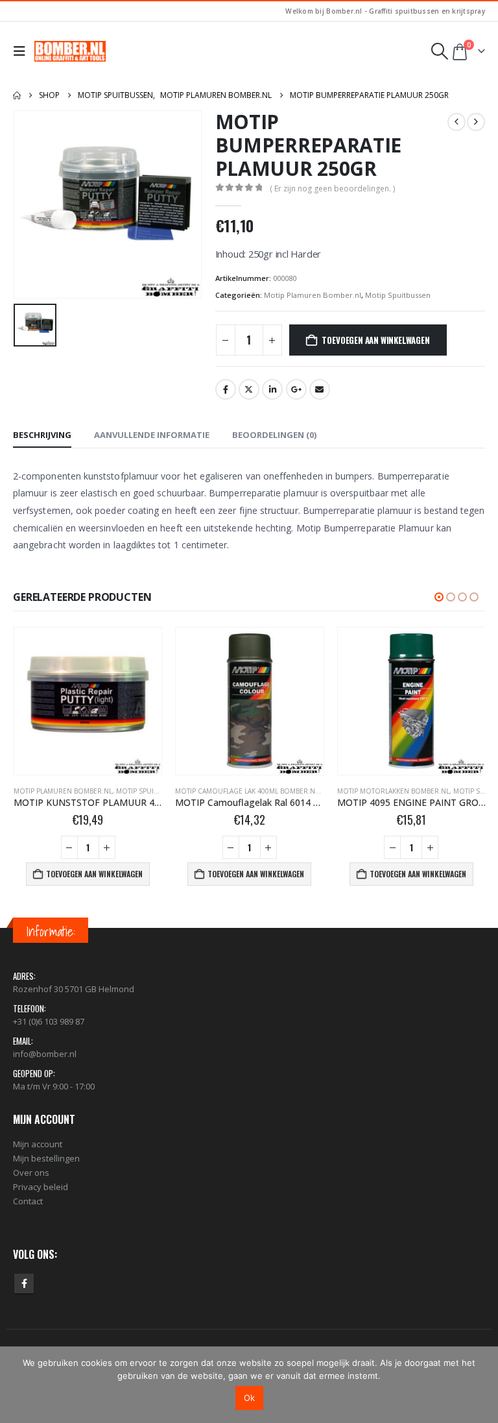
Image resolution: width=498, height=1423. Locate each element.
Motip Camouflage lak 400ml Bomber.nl (84, 791)
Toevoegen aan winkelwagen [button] (93, 873)
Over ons (31, 1172)
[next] (476, 122)
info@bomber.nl (45, 1054)
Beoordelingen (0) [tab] (274, 435)
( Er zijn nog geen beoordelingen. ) (332, 188)
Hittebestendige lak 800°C (382, 791)
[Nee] (481, 1384)
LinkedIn (272, 389)
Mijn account (37, 1144)
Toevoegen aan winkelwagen (375, 340)
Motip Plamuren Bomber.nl (312, 295)
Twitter (249, 389)
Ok (249, 1398)
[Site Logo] (70, 51)
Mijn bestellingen (46, 1158)
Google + (296, 389)
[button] (22, 51)
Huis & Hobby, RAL (462, 791)
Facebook (225, 389)
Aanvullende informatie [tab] (151, 435)
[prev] (456, 122)
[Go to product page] (87, 701)
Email (319, 389)
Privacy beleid (40, 1187)
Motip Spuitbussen (398, 295)
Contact (28, 1201)
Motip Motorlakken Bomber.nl (231, 791)
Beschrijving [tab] (42, 435)
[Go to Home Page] (17, 95)
